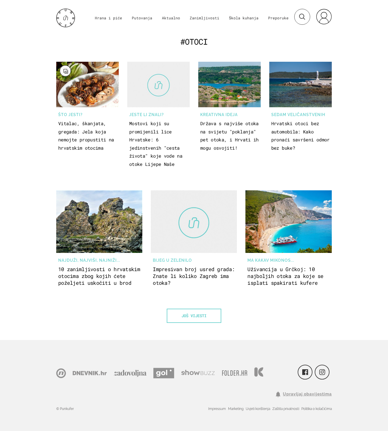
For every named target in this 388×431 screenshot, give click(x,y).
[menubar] (324, 16)
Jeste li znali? (146, 114)
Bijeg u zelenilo (172, 260)
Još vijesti (194, 315)
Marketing (235, 409)
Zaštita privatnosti (285, 409)
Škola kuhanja (243, 17)
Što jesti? (70, 114)
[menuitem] (324, 16)
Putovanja (142, 17)
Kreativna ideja (219, 114)
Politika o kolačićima (316, 409)
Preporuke (278, 17)
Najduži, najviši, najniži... (89, 260)
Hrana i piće (108, 17)
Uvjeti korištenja (258, 409)
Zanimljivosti (204, 17)
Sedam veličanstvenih (298, 114)
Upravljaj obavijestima (307, 394)
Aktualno (171, 17)
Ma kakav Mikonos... (270, 260)
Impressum (217, 409)
